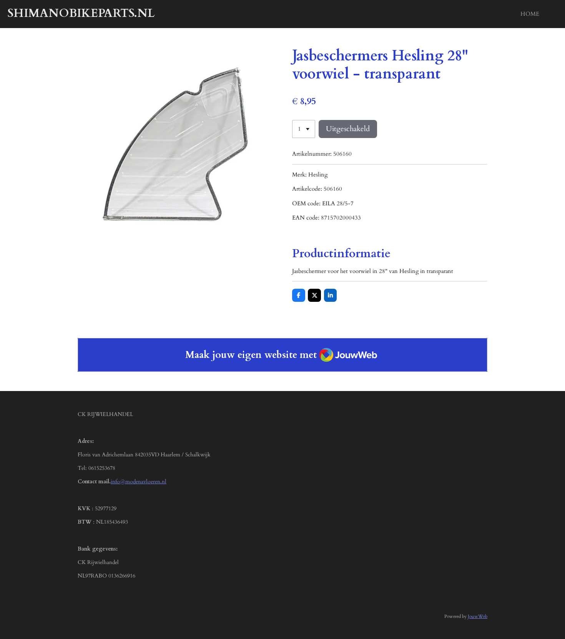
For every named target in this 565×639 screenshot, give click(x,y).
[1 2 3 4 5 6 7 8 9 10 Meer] (303, 129)
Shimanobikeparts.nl (81, 13)
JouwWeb (477, 616)
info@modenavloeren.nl (138, 481)
